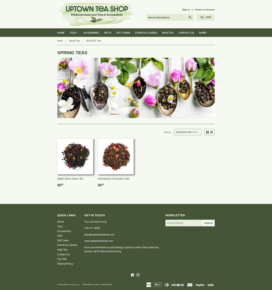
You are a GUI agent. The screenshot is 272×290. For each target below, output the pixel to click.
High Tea (167, 32)
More (202, 32)
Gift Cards (123, 32)
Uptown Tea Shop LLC (71, 284)
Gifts (107, 32)
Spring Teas (74, 41)
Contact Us (186, 32)
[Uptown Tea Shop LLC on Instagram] (138, 275)
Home (61, 32)
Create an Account (205, 10)
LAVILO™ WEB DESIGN (103, 284)
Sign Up (208, 223)
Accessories (91, 32)
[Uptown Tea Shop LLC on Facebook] (132, 275)
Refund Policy (65, 263)
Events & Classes (146, 32)
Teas (73, 32)
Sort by (167, 132)
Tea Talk (62, 259)
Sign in (186, 10)
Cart (208, 17)
